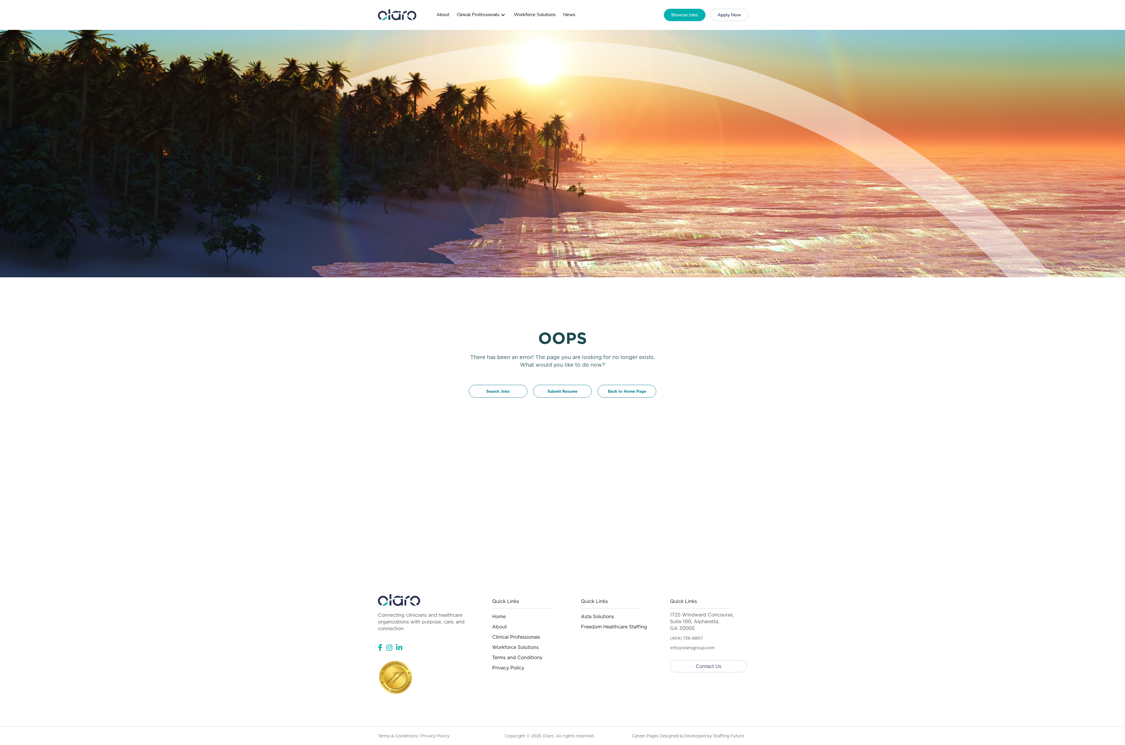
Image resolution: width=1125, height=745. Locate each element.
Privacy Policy (508, 667)
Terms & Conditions (397, 736)
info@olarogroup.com (692, 648)
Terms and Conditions (517, 657)
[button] (503, 14)
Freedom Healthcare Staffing (614, 626)
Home (499, 616)
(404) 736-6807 (686, 638)
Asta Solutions (597, 616)
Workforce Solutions (515, 647)
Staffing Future (728, 736)
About (499, 626)
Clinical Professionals (516, 637)
